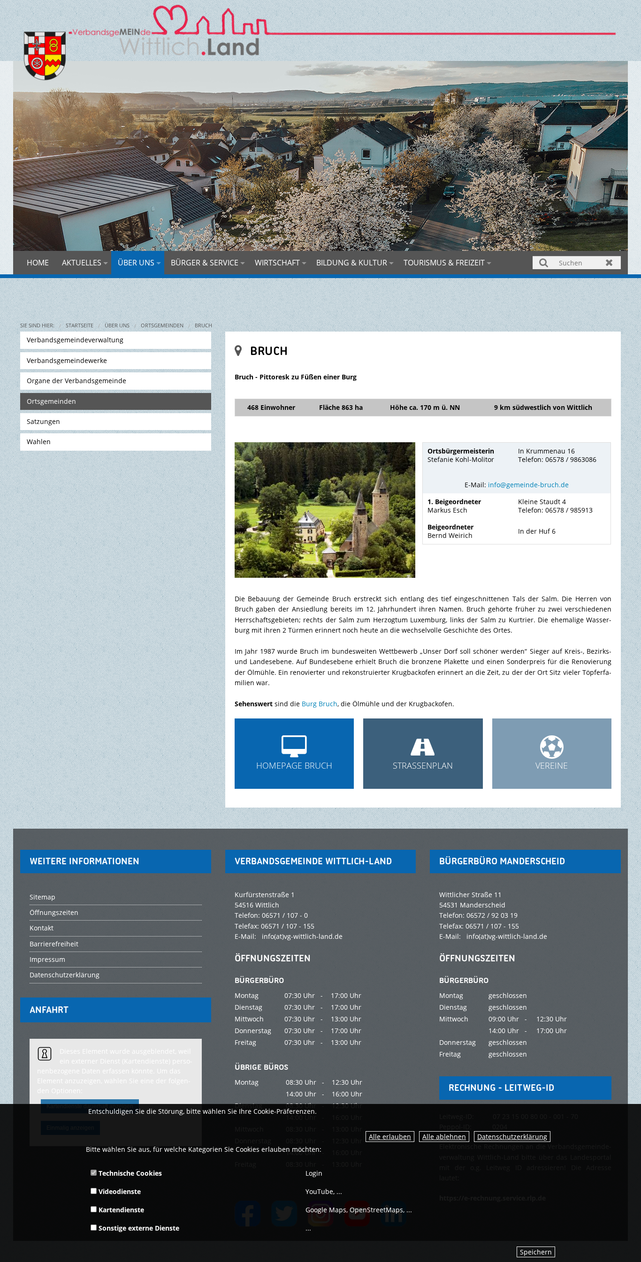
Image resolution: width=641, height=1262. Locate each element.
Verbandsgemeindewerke (67, 360)
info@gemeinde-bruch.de (528, 484)
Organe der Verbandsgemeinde (76, 380)
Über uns (136, 262)
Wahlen (39, 441)
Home (38, 262)
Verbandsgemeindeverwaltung (75, 339)
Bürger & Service (204, 262)
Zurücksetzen (609, 262)
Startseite (79, 325)
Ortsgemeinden (162, 325)
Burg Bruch (319, 703)
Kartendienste (120, 1209)
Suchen (544, 262)
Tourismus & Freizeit (444, 262)
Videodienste (119, 1191)
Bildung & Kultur (351, 262)
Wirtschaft (277, 262)
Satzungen (43, 421)
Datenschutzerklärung (512, 1136)
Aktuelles (81, 262)
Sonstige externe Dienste (138, 1228)
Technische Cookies (129, 1173)
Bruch (203, 325)
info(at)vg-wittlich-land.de (302, 936)
